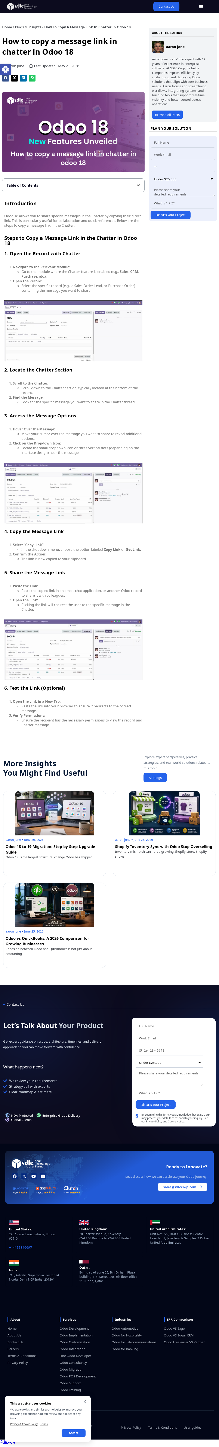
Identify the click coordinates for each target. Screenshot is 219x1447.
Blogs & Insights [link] (28, 27)
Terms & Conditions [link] (21, 1356)
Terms (44, 1424)
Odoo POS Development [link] (78, 1376)
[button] (5, 78)
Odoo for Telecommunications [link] (134, 1342)
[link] (5, 69)
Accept (73, 1433)
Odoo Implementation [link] (76, 1335)
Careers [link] (13, 1349)
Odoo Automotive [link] (125, 1328)
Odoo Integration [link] (72, 1349)
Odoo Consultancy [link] (73, 1362)
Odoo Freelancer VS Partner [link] (184, 1342)
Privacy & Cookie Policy (24, 1424)
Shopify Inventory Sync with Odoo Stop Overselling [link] (163, 846)
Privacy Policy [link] (17, 1362)
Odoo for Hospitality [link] (127, 1335)
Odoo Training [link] (70, 1390)
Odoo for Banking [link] (125, 1349)
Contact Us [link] (15, 1342)
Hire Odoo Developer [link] (75, 1356)
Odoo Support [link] (70, 1383)
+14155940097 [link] (20, 1247)
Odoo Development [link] (74, 1328)
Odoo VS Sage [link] (174, 1328)
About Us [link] (14, 1335)
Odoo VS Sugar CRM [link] (179, 1335)
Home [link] (7, 27)
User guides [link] (192, 1427)
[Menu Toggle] (201, 6)
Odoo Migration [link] (71, 1369)
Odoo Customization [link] (75, 1342)
